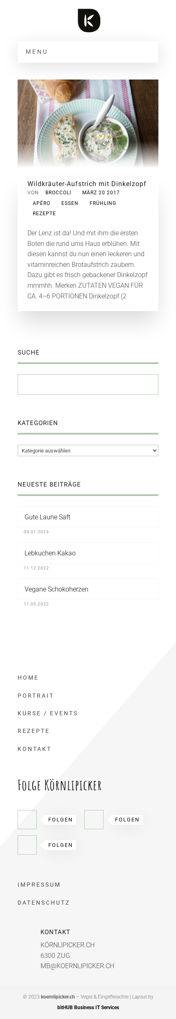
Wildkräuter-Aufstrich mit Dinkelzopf (87, 184)
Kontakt (35, 749)
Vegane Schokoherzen (56, 589)
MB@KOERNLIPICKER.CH (77, 966)
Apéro (41, 203)
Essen (70, 203)
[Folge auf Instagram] (27, 845)
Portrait (36, 695)
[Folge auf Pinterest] (94, 819)
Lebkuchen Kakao (50, 553)
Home (28, 677)
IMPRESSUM (39, 884)
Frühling (103, 203)
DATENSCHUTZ (44, 902)
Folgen (60, 820)
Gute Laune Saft (47, 517)
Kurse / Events (48, 713)
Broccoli (58, 193)
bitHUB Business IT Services (88, 1007)
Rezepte (44, 213)
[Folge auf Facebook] (27, 819)
